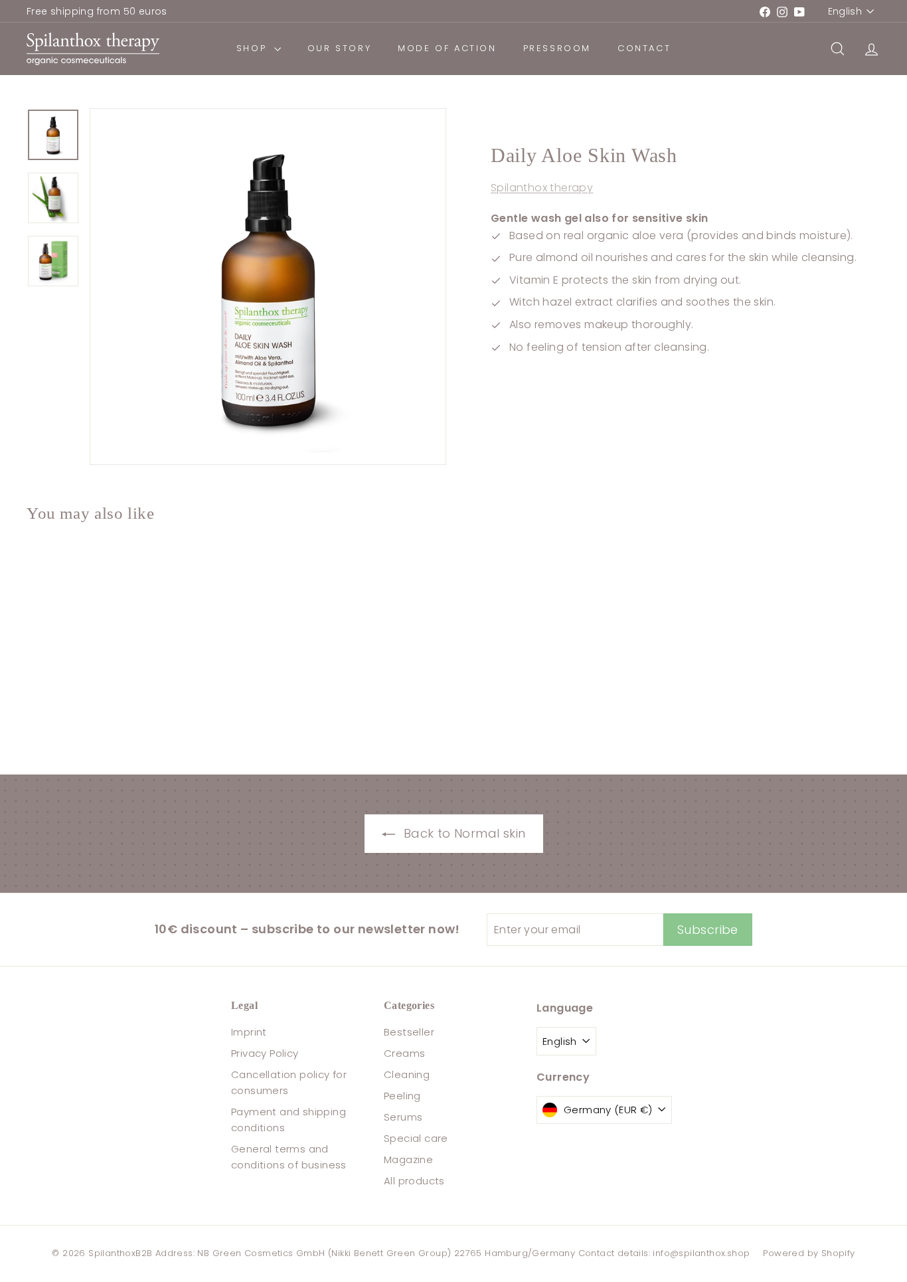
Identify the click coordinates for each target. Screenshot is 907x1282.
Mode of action (447, 48)
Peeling (402, 1096)
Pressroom (557, 48)
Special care (416, 1138)
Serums (403, 1117)
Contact (644, 48)
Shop (253, 48)
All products (414, 1181)
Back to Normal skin (463, 833)
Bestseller (409, 1032)
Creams (404, 1053)
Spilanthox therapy (542, 188)
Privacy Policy (265, 1053)
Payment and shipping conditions (288, 1120)
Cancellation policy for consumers (289, 1082)
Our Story (339, 48)
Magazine (408, 1159)
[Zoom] (268, 286)
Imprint (249, 1032)
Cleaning (407, 1074)
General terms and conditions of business (289, 1157)
